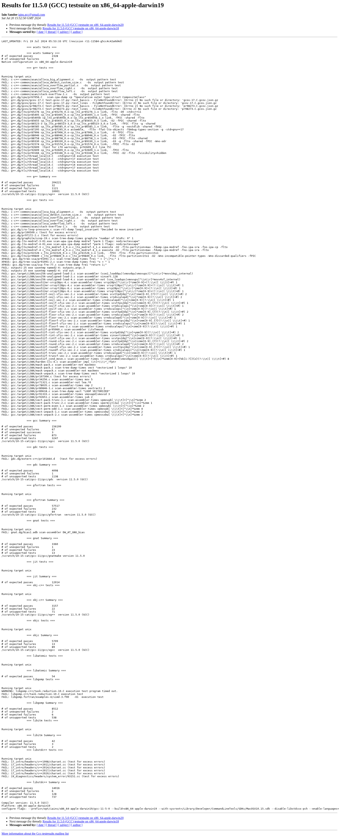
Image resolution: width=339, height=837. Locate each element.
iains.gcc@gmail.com (31, 14)
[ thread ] (51, 32)
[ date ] (41, 32)
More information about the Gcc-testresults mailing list (35, 833)
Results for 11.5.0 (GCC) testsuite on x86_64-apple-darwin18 (81, 28)
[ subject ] (64, 32)
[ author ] (76, 32)
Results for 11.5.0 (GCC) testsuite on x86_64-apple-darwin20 (85, 24)
